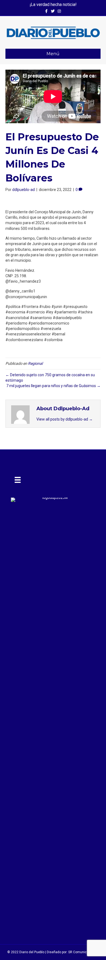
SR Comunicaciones (83, 952)
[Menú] (17, 480)
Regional (35, 363)
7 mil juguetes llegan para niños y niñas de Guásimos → (53, 386)
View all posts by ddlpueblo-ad (64, 419)
